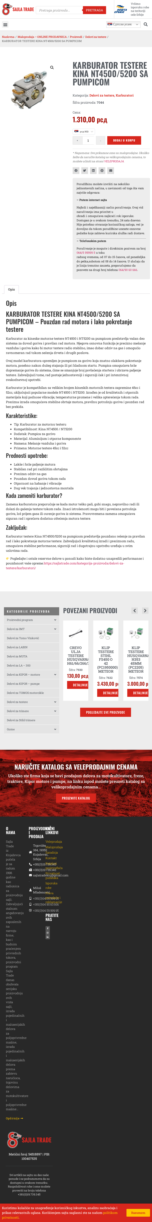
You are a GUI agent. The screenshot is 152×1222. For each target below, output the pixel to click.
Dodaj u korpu (124, 140)
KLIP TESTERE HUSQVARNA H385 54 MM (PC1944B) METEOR (138, 659)
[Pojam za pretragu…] (146, 25)
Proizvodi (76, 37)
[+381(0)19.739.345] (29, 864)
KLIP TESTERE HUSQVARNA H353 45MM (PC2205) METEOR (108, 659)
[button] (5, 24)
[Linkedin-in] (48, 937)
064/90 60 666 (128, 270)
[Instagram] (48, 932)
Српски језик (122, 24)
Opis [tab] (11, 289)
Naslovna (8, 37)
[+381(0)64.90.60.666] (29, 904)
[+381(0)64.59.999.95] (29, 898)
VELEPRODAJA (114, 161)
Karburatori (125, 95)
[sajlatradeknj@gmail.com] (29, 875)
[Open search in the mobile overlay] (71, 10)
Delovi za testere (95, 37)
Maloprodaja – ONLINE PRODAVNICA (42, 37)
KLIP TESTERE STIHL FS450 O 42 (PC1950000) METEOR (77, 659)
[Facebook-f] (48, 928)
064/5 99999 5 (86, 252)
